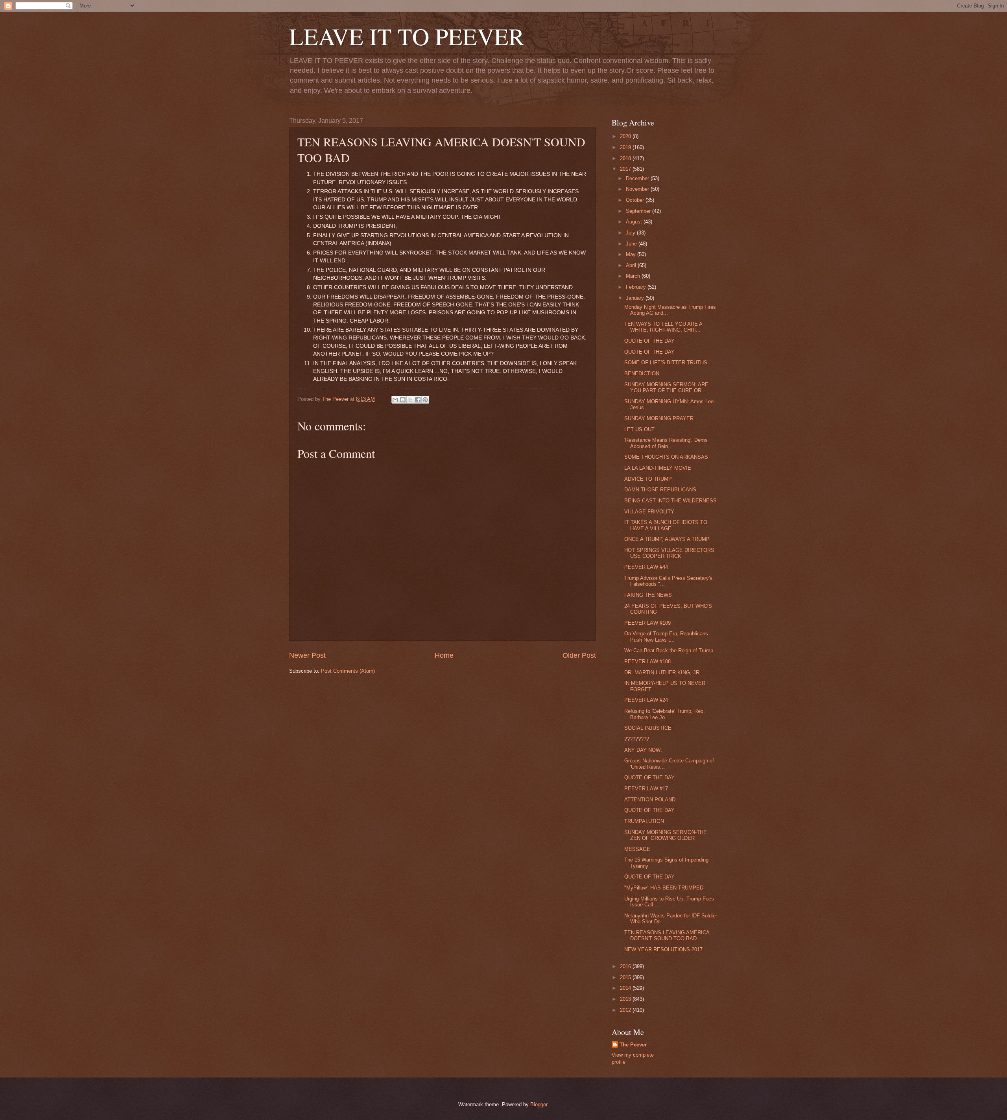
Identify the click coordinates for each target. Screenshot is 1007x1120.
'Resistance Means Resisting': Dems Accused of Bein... (666, 443)
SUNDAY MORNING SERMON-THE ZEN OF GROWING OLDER (665, 835)
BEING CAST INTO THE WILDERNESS (670, 501)
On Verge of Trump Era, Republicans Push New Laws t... (666, 636)
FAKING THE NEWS (648, 595)
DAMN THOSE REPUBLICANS (660, 490)
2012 (626, 1010)
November (638, 189)
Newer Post (307, 655)
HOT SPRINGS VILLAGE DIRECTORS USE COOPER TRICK (669, 553)
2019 (626, 147)
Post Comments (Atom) (348, 671)
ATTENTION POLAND (649, 800)
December (638, 178)
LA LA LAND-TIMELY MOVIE (657, 468)
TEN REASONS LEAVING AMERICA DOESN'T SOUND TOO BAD (666, 935)
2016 (626, 966)
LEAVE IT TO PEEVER (406, 36)
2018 (626, 158)
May (631, 254)
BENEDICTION (641, 373)
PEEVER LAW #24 (646, 700)
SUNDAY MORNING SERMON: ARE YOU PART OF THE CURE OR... (666, 387)
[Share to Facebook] (418, 400)
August (635, 222)
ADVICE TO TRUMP (648, 479)
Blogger (538, 1104)
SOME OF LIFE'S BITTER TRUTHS (665, 362)
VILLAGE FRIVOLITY (649, 512)
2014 (626, 988)
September (639, 211)
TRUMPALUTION (644, 821)
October (636, 200)
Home (444, 655)
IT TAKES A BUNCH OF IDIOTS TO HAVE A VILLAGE (665, 525)
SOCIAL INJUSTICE (647, 728)
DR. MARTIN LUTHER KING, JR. (662, 672)
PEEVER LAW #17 (646, 789)
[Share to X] (410, 400)
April (632, 265)
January (636, 298)
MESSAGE (637, 849)
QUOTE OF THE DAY (649, 341)
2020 (626, 136)
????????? (636, 739)
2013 (626, 999)
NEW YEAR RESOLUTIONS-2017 (663, 949)
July (631, 233)
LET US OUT (639, 429)
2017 (626, 169)
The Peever (633, 1045)
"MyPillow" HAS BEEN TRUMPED (663, 888)
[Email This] (395, 400)
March (634, 276)
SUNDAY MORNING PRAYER (658, 418)
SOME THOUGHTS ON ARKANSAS (666, 457)
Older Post (579, 655)
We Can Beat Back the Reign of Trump (668, 650)
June (632, 244)
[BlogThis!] (403, 400)
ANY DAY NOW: (643, 750)
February (636, 287)
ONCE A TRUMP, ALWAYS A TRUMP (667, 539)
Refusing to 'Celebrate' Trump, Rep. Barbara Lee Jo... (664, 714)
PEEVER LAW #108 (647, 661)
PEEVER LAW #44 (646, 567)
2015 (626, 977)
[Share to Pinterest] (425, 400)
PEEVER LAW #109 (647, 623)
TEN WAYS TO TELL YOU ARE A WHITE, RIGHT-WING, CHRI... (663, 327)
